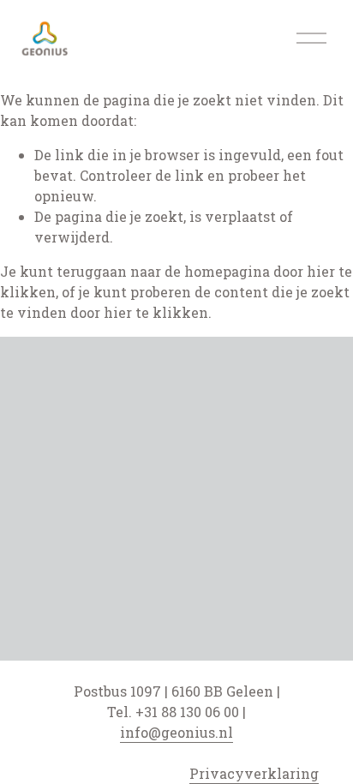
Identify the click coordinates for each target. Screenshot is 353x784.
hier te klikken (156, 312)
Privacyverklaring (254, 773)
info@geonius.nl (176, 732)
